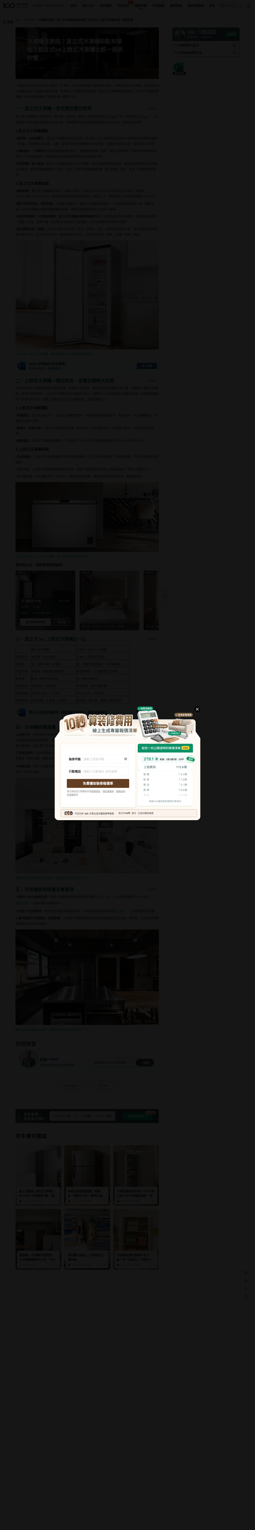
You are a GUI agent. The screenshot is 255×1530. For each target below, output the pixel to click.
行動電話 (75, 771)
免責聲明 (71, 794)
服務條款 (95, 791)
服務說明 (120, 791)
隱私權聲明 (108, 791)
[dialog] (127, 765)
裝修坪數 (75, 759)
